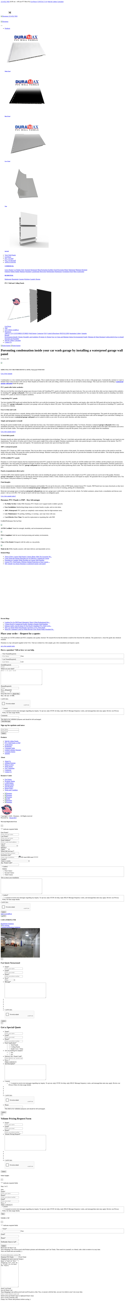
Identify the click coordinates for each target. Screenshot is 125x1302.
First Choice (8, 871)
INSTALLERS (64, 333)
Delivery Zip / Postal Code (13, 1056)
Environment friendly (11, 337)
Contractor (40, 333)
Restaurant (34, 270)
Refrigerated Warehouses (54, 271)
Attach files (16, 694)
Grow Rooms (9, 270)
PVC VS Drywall (10, 260)
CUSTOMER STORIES (21, 333)
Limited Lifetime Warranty (13, 750)
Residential (8, 746)
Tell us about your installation (10, 878)
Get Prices (33, 1)
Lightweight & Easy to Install (114, 337)
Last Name (4, 836)
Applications (8, 744)
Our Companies (9, 768)
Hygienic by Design (45, 337)
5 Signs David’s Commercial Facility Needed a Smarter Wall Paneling (26, 624)
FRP (6, 328)
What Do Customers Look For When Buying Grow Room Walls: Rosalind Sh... (29, 629)
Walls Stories (9, 766)
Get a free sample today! (8, 431)
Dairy (23, 270)
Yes (12, 1052)
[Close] (3, 916)
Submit (4, 733)
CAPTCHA (4, 699)
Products (7, 28)
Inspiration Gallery (75, 333)
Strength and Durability (12, 339)
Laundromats (35, 271)
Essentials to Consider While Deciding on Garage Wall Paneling (24, 560)
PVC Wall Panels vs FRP (12, 743)
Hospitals (28, 271)
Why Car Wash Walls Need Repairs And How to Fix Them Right (25, 627)
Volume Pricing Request (12, 1134)
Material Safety (9, 785)
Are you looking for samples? (14, 1050)
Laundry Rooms (35, 279)
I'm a (6, 978)
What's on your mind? (7, 669)
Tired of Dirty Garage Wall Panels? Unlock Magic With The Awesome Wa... (28, 556)
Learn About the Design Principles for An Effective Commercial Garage (27, 558)
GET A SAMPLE (6, 914)
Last (22, 662)
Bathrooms (8, 279)
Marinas (22, 271)
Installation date (6, 855)
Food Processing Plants (61, 270)
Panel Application (10, 1043)
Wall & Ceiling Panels (11, 741)
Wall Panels (14, 1045)
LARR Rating (9, 783)
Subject (21, 1259)
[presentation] (15, 907)
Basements (15, 279)
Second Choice (9, 873)
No (12, 1054)
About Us (8, 761)
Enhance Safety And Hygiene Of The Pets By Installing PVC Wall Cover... (28, 626)
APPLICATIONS (10, 262)
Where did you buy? (7, 851)
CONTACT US (42, 1)
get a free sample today (8, 646)
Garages (21, 279)
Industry (4, 847)
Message (8, 982)
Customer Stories (10, 752)
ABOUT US (9, 333)
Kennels (27, 270)
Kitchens (27, 279)
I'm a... (6, 690)
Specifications (9, 786)
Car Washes (17, 270)
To (20, 1255)
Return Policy (9, 788)
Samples (84, 333)
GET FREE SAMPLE (12, 330)
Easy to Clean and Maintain (60, 337)
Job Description (10, 1064)
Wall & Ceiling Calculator (56, 1)
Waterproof (71, 270)
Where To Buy (9, 765)
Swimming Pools (67, 271)
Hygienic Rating (10, 781)
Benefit (7, 335)
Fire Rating (8, 779)
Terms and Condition (11, 790)
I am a (3, 844)
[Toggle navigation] (1, 25)
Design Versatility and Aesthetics (28, 337)
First (22, 656)
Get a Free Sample (6, 373)
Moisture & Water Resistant (96, 337)
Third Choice (9, 875)
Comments (4, 715)
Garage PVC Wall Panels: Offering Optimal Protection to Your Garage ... (27, 562)
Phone (6, 686)
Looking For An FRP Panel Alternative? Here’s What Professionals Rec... (27, 622)
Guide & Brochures (53, 333)
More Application (78, 271)
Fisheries (7, 271)
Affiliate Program (10, 763)
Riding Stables (15, 271)
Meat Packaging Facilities (45, 270)
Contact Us (8, 342)
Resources (8, 332)
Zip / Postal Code (6, 863)
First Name (4, 832)
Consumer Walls (10, 748)
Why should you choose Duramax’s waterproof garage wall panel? (25, 564)
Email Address (6, 840)
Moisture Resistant (81, 270)
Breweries (43, 271)
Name (7, 967)
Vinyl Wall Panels (10, 255)
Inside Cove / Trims (17, 1049)
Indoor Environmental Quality (78, 337)
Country (4, 859)
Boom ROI (12, 818)
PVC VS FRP (9, 258)
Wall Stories (32, 333)
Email (6, 665)
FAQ (45, 333)
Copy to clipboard (20, 1296)
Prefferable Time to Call (8, 1242)
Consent (7, 1081)
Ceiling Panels (15, 1047)
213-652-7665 (5, 1)
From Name (22, 1257)
